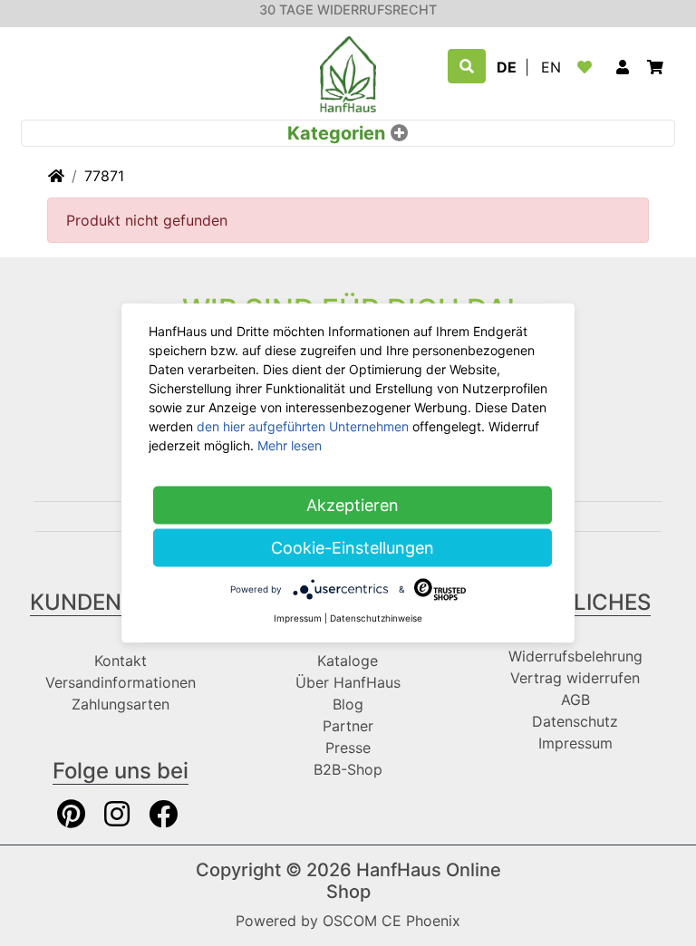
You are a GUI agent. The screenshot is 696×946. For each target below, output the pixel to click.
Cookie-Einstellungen (352, 547)
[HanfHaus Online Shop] (348, 72)
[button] (622, 67)
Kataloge (347, 661)
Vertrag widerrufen (575, 678)
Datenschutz (575, 721)
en (551, 67)
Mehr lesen (289, 445)
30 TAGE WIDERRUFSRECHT (348, 9)
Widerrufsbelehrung (575, 656)
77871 (104, 176)
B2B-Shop (348, 769)
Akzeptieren (352, 505)
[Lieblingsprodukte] (588, 67)
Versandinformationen (120, 682)
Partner (348, 726)
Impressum (575, 743)
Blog (348, 704)
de (506, 67)
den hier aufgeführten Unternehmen (303, 426)
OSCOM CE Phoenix (391, 921)
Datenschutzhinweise (376, 618)
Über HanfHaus (348, 682)
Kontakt (120, 661)
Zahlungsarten (120, 704)
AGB (575, 699)
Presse (348, 747)
